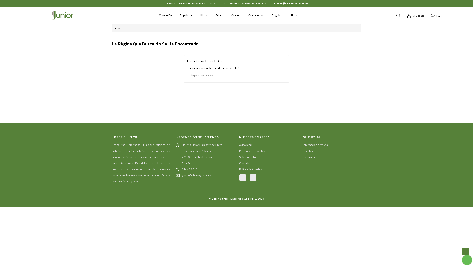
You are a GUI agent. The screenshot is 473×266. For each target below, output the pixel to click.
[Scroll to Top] (465, 251)
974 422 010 (190, 169)
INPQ (253, 198)
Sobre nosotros (248, 157)
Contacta (244, 163)
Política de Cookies (250, 169)
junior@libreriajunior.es (196, 175)
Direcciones (310, 157)
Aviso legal (245, 144)
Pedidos (308, 151)
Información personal (316, 144)
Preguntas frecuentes (252, 151)
